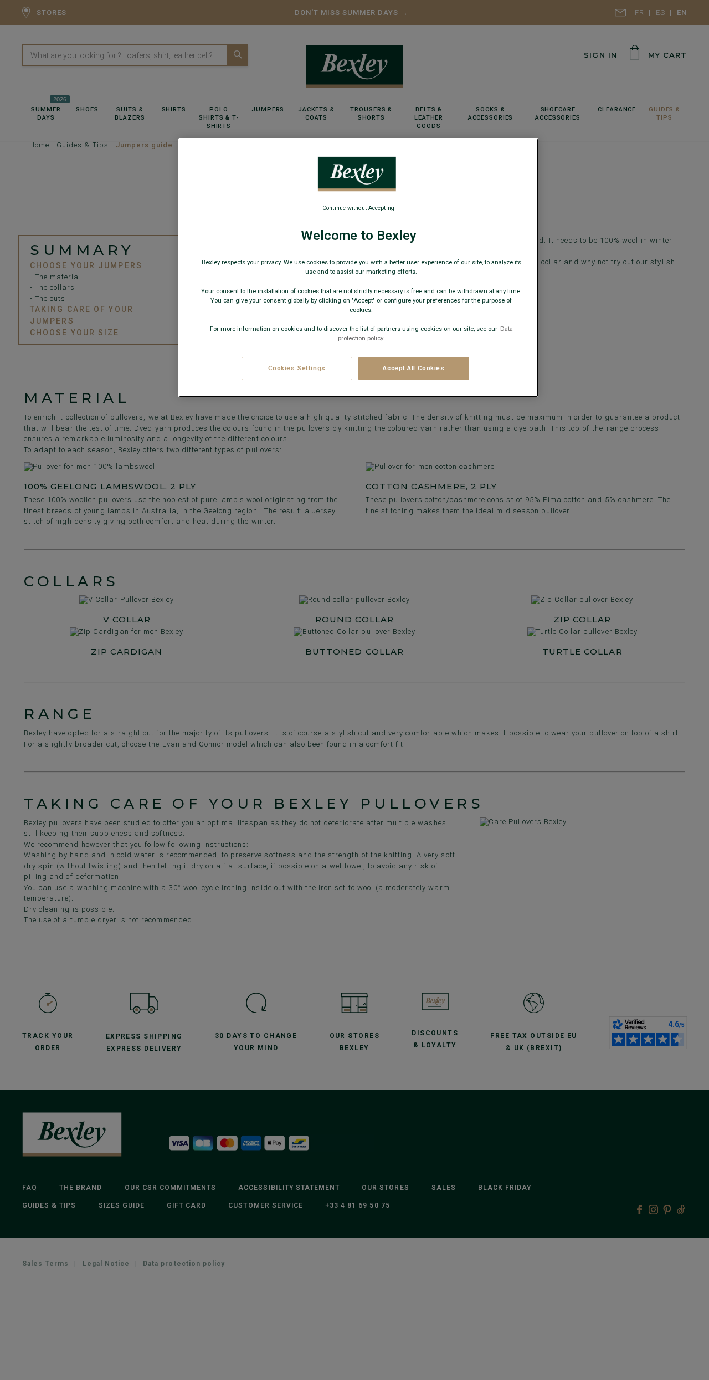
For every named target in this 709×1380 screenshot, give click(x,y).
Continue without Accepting (358, 208)
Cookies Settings (297, 368)
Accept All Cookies (413, 368)
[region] (358, 267)
